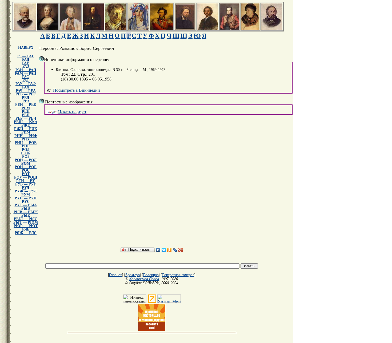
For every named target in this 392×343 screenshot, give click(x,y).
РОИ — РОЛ (26, 160)
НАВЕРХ (25, 48)
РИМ (25, 132)
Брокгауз (132, 275)
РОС (26, 170)
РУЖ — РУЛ (26, 191)
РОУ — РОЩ (25, 177)
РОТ (26, 174)
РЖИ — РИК (25, 129)
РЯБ (25, 229)
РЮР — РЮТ (26, 226)
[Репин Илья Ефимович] (207, 28)
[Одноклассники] (169, 250)
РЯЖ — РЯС (26, 233)
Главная (115, 275)
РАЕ (25, 63)
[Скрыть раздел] (41, 58)
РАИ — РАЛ (25, 70)
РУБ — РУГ (25, 184)
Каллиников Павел (144, 279)
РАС (25, 77)
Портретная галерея (178, 275)
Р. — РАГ (25, 56)
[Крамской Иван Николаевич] (185, 28)
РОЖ (25, 153)
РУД (25, 188)
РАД (25, 60)
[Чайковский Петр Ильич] (25, 28)
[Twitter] (164, 250)
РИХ (26, 139)
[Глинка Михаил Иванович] (271, 28)
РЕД (25, 98)
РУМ (25, 195)
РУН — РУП (26, 198)
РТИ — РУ (25, 181)
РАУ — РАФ (25, 84)
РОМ (25, 164)
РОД (26, 150)
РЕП (26, 115)
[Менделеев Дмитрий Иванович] (93, 28)
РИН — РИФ (25, 136)
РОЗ (25, 157)
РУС (26, 202)
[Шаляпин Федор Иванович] (250, 28)
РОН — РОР (26, 167)
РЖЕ (25, 125)
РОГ (26, 146)
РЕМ (26, 108)
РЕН (26, 112)
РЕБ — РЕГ (25, 94)
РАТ (25, 80)
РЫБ (25, 209)
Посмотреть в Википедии (76, 90)
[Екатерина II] (47, 28)
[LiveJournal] (175, 250)
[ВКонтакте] (158, 250)
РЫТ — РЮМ (25, 222)
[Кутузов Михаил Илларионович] (70, 28)
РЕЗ (25, 101)
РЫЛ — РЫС (25, 219)
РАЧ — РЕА (26, 91)
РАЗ (25, 66)
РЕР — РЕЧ (25, 118)
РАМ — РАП (25, 73)
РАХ (25, 87)
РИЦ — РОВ (26, 143)
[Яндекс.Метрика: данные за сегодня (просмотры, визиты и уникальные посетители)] (169, 298)
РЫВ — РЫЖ (26, 212)
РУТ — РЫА (26, 205)
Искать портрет (72, 112)
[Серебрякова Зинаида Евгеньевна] (138, 28)
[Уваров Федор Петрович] (161, 28)
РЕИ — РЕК (25, 105)
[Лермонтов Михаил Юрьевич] (229, 28)
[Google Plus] (180, 250)
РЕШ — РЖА (25, 122)
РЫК (25, 215)
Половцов (151, 275)
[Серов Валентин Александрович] (115, 28)
